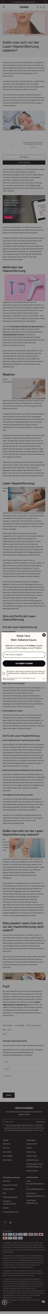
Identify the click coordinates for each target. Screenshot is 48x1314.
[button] (4, 1302)
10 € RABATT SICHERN (24, 663)
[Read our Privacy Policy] (44, 678)
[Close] (44, 635)
